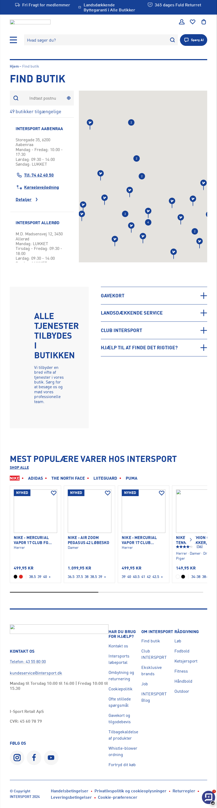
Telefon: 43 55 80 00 (28, 661)
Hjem (14, 66)
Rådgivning (186, 631)
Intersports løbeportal (118, 659)
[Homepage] (30, 22)
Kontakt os (118, 645)
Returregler (184, 790)
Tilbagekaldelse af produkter (123, 735)
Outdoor (181, 691)
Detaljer (23, 199)
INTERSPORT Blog (154, 697)
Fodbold (181, 651)
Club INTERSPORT (154, 654)
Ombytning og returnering (121, 675)
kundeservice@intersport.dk (36, 672)
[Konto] (182, 22)
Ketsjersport (185, 661)
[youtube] (51, 757)
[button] (115, 241)
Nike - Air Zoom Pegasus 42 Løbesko (89, 540)
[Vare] (35, 511)
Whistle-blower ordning (122, 751)
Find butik (150, 640)
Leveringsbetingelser (71, 797)
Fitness (181, 671)
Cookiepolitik (120, 688)
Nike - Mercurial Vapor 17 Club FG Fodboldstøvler (31, 540)
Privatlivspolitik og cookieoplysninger (130, 790)
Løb (177, 640)
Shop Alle (19, 467)
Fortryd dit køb (122, 764)
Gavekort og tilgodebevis (119, 718)
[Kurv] (203, 22)
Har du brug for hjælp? (122, 634)
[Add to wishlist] (53, 493)
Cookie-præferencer (117, 797)
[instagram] (17, 757)
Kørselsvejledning (41, 187)
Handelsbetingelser (69, 790)
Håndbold (183, 681)
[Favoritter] (192, 22)
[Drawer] (13, 40)
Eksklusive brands (151, 670)
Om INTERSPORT (157, 631)
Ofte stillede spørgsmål (119, 702)
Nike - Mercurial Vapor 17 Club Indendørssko (139, 540)
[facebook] (34, 757)
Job (144, 683)
